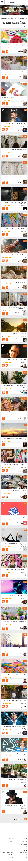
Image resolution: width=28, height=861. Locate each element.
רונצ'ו (20, 129)
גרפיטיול (19, 233)
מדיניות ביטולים (24, 839)
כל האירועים (10, 857)
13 (16, 819)
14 (14, 819)
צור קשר (11, 841)
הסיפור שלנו (10, 839)
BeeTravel (19, 574)
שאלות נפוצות (24, 838)
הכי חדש (25, 854)
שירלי (20, 391)
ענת (20, 627)
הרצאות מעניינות (23, 852)
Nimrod (20, 207)
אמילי (20, 50)
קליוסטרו (19, 365)
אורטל (20, 653)
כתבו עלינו (11, 838)
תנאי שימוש (24, 841)
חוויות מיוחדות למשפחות (8, 852)
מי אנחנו (11, 836)
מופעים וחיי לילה (9, 855)
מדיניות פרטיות (24, 843)
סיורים (26, 857)
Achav (20, 443)
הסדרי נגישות (24, 846)
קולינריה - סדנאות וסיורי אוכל (21, 855)
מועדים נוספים (3, 51)
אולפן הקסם (19, 522)
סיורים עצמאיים (10, 858)
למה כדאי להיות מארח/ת (22, 836)
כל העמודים (24, 847)
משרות (11, 843)
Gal (20, 417)
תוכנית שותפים (24, 844)
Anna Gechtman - (18, 312)
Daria (20, 286)
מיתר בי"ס (19, 496)
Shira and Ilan (18, 338)
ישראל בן (19, 76)
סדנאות (25, 858)
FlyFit (20, 548)
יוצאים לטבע (10, 854)
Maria (20, 155)
